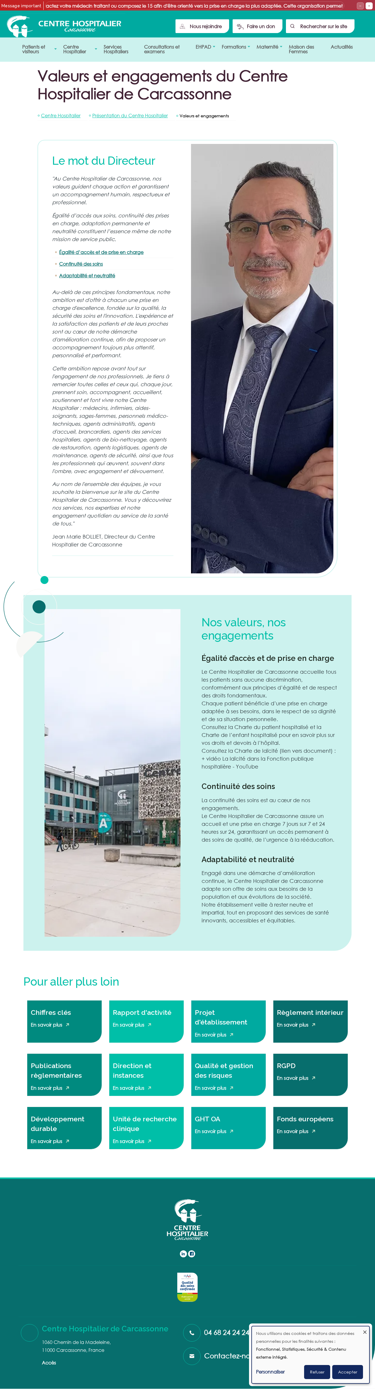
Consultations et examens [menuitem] (162, 49)
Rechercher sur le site (323, 26)
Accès (49, 1362)
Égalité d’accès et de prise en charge (101, 252)
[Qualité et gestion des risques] (187, 1287)
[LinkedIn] (183, 1253)
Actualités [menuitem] (342, 47)
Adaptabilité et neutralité (87, 275)
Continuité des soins (81, 264)
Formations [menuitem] (232, 49)
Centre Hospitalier (61, 115)
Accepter (347, 1372)
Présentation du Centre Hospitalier (130, 115)
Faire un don (261, 26)
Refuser (317, 1372)
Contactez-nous (230, 1355)
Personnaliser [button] (270, 1372)
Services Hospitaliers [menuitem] (116, 49)
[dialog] (310, 1354)
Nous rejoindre (206, 26)
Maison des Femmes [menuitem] (301, 49)
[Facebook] (191, 1253)
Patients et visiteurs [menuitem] (32, 51)
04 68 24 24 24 (226, 1332)
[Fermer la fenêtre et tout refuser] (364, 1330)
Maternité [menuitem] (265, 49)
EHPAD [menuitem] (201, 49)
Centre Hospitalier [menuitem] (73, 51)
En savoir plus (46, 1025)
